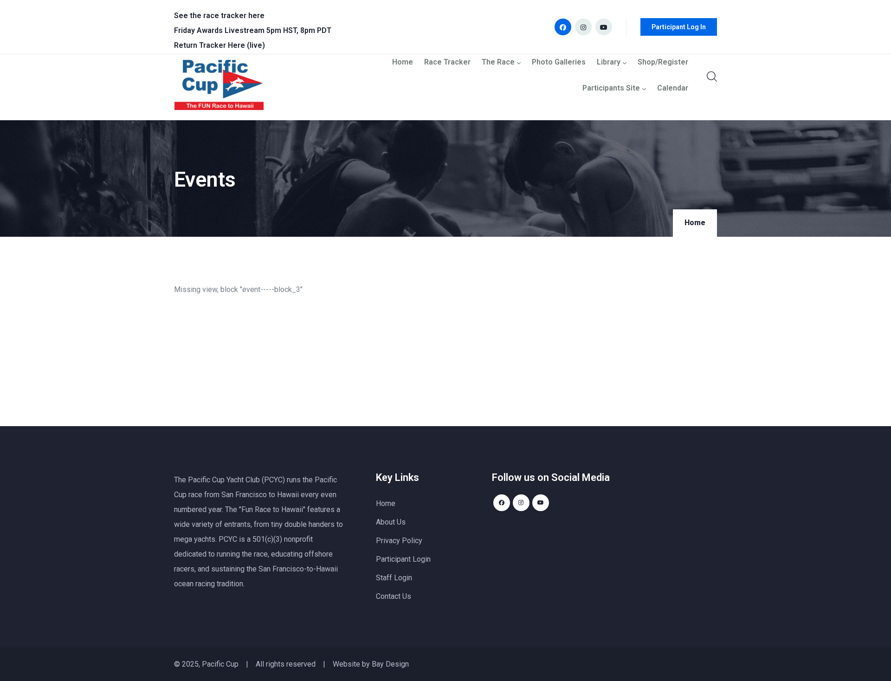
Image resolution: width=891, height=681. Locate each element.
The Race (498, 62)
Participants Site (611, 88)
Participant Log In (679, 27)
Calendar (672, 88)
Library (608, 62)
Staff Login (394, 577)
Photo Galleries (559, 62)
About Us (391, 522)
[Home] (219, 87)
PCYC (228, 539)
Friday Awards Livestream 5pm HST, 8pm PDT (252, 30)
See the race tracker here (219, 15)
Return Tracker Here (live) (219, 45)
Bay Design (390, 664)
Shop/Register (663, 62)
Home (402, 62)
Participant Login (403, 559)
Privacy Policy (399, 540)
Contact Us (393, 596)
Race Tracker (447, 62)
